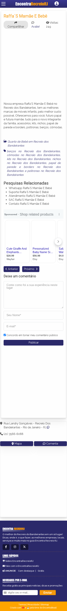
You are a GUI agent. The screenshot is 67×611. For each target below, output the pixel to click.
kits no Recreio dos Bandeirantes (29, 159)
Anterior (13, 269)
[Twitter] (24, 547)
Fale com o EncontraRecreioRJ (22, 566)
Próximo (29, 269)
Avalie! (35, 26)
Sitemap (45, 604)
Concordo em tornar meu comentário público (32, 335)
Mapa (18, 443)
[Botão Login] (56, 4)
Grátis (41, 571)
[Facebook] (6, 547)
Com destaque (26, 571)
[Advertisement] (33, 64)
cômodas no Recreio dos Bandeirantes (33, 155)
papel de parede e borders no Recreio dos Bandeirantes (34, 167)
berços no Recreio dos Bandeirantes (33, 151)
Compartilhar (16, 26)
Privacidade (33, 604)
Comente (52, 443)
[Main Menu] (3, 3)
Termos (22, 604)
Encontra (31, 3)
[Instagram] (15, 547)
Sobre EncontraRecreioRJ (19, 561)
